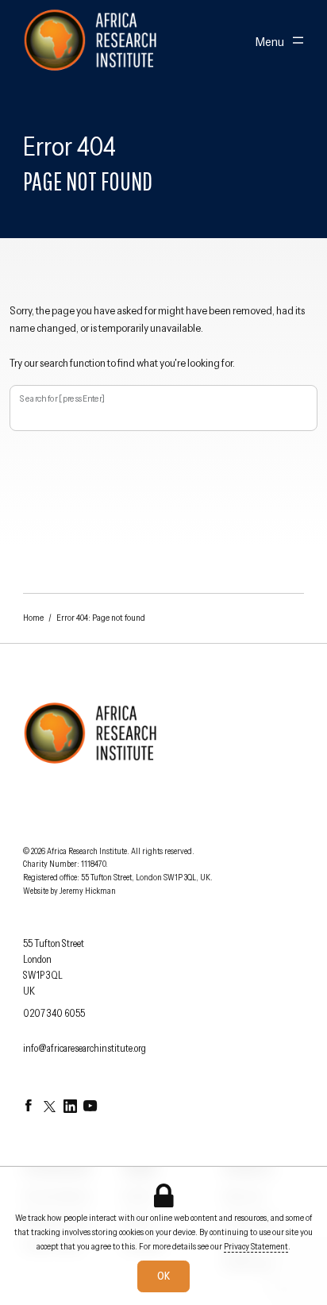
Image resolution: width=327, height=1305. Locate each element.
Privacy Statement (256, 1246)
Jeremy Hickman (88, 891)
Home (33, 617)
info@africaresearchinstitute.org (84, 1048)
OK (163, 1276)
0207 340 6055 (54, 1013)
